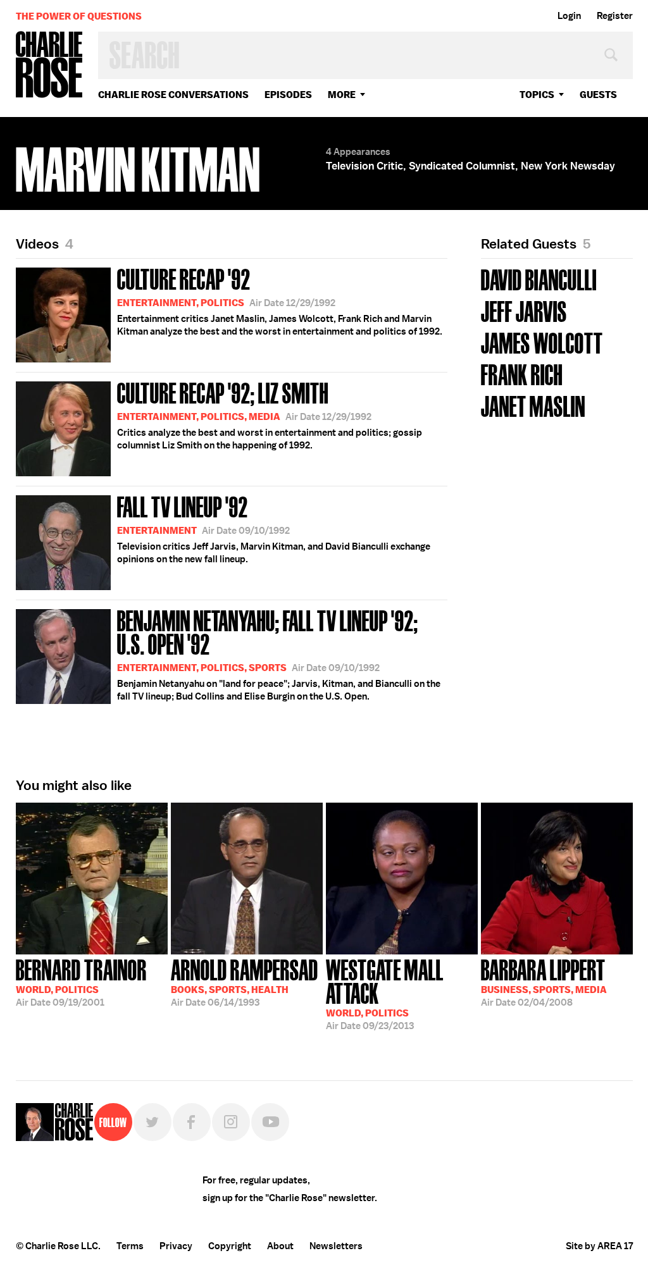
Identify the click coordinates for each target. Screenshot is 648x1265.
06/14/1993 (244, 981)
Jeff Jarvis (524, 310)
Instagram (231, 1122)
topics (537, 95)
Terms (130, 1246)
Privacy (175, 1246)
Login (569, 15)
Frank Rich (522, 373)
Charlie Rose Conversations (173, 95)
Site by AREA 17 (599, 1246)
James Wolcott (542, 342)
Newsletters (336, 1246)
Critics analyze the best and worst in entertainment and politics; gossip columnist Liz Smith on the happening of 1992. (269, 414)
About (280, 1246)
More (342, 95)
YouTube (270, 1122)
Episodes (288, 95)
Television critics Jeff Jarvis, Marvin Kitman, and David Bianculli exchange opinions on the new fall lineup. (273, 528)
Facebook (192, 1122)
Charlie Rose (49, 65)
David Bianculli (539, 278)
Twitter (152, 1122)
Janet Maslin (533, 405)
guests (598, 95)
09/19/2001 (81, 981)
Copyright (229, 1246)
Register (615, 15)
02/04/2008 (544, 981)
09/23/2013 (385, 993)
